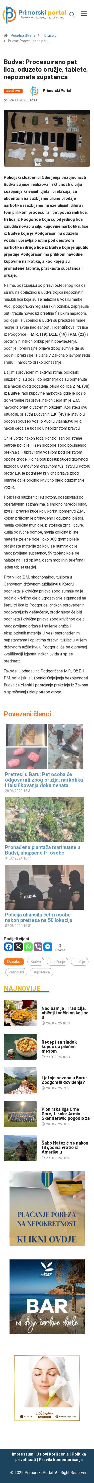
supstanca (41, 972)
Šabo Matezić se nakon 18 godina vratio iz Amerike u (65, 1147)
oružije (79, 962)
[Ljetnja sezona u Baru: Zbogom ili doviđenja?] (20, 1080)
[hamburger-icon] (83, 14)
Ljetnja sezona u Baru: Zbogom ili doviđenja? (64, 1080)
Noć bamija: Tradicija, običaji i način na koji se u (65, 1012)
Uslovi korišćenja (52, 1454)
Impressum (22, 1454)
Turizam (48, 1072)
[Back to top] (82, 1440)
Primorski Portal (57, 91)
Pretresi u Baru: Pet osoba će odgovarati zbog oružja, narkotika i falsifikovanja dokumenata (44, 779)
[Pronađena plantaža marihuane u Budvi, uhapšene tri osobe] (44, 819)
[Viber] (38, 946)
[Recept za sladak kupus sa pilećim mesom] (20, 1047)
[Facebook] (8, 946)
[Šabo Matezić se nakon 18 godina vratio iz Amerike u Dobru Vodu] (20, 1148)
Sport (47, 1104)
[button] (72, 14)
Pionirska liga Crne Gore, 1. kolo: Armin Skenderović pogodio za (66, 1113)
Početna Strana (23, 35)
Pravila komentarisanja (61, 1459)
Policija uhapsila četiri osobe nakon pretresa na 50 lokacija (38, 917)
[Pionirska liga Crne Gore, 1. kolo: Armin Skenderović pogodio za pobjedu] (20, 1114)
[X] (18, 946)
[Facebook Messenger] (47, 946)
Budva (36, 962)
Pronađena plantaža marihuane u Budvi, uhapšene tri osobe (42, 850)
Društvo (50, 35)
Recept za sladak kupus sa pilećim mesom (59, 1046)
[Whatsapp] (28, 946)
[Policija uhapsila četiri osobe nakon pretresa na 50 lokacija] (44, 887)
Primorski (16, 972)
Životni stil (51, 1037)
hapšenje (57, 962)
